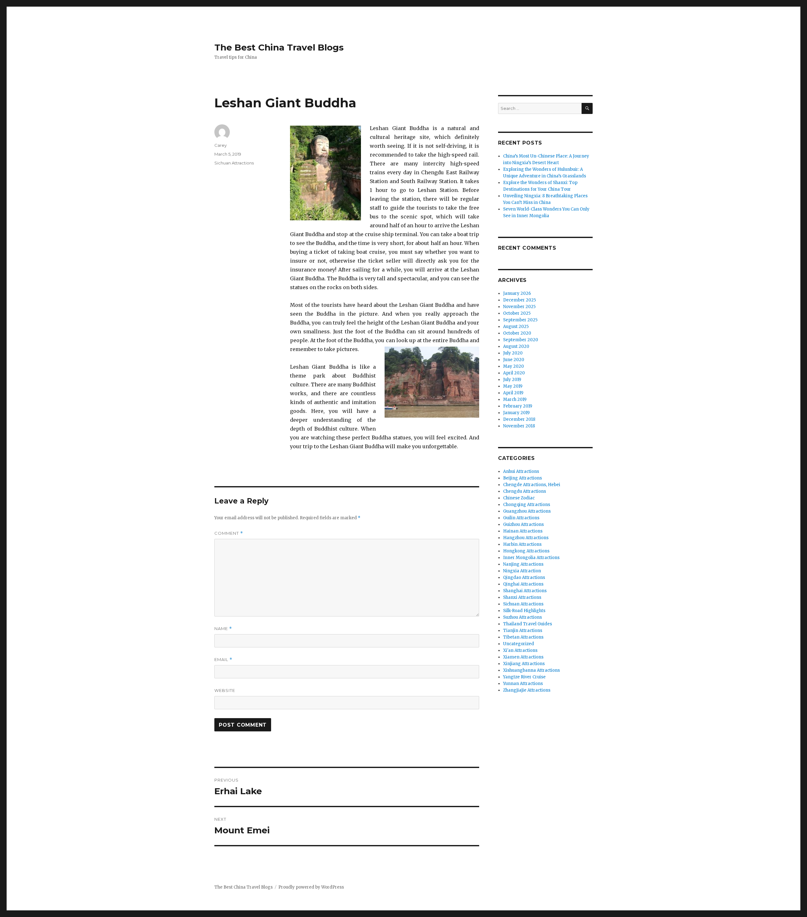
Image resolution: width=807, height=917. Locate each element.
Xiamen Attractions (523, 657)
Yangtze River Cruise (524, 677)
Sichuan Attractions (234, 162)
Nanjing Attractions (523, 564)
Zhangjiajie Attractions (526, 690)
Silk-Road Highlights (524, 610)
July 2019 (512, 379)
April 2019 (513, 393)
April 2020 (514, 373)
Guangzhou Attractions (527, 511)
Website (224, 690)
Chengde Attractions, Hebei (531, 484)
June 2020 (513, 359)
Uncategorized (518, 643)
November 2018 (519, 426)
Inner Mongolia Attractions (531, 557)
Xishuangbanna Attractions (531, 670)
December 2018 (519, 419)
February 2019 (517, 406)
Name (223, 628)
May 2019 (512, 386)
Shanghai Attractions (525, 590)
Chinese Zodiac (519, 498)
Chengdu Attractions (524, 491)
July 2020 (513, 353)
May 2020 (513, 366)
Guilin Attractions (521, 518)
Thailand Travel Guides (527, 624)
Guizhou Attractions (523, 524)
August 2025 (516, 326)
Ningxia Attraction (522, 571)
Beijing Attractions (522, 478)
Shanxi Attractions (522, 597)
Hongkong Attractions (526, 551)
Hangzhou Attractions (526, 537)
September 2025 (520, 320)
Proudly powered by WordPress (311, 887)
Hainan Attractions (523, 531)
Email (223, 659)
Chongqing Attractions (526, 504)
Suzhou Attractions (522, 617)
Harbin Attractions (522, 544)
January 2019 (516, 412)
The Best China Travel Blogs (279, 47)
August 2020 (516, 346)
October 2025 (517, 313)
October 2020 (517, 333)
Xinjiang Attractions (524, 663)
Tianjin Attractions (522, 630)
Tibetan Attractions (523, 637)
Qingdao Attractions (524, 577)
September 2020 (520, 339)
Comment (228, 533)
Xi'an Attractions (520, 650)
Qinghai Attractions (523, 584)
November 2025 (519, 306)
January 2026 (517, 293)
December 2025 (519, 300)
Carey (220, 145)
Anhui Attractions (521, 471)
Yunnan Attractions (523, 683)
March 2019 (514, 399)
